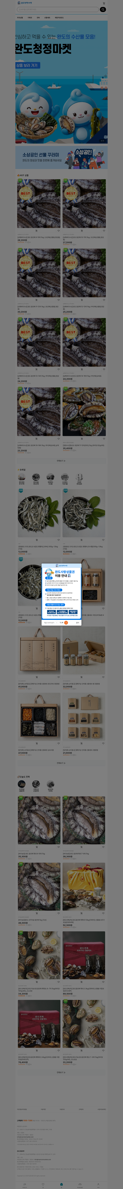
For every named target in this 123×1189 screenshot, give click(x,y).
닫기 (77, 623)
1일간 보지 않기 (49, 623)
